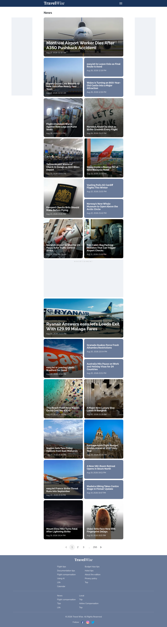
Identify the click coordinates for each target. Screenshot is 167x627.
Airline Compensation (89, 603)
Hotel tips (89, 570)
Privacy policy (91, 578)
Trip (80, 599)
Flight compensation (66, 574)
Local (81, 595)
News (59, 595)
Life (59, 582)
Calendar (61, 586)
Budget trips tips (92, 566)
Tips (59, 603)
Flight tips (61, 566)
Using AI (61, 578)
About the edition (92, 574)
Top (86, 582)
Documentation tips (66, 570)
